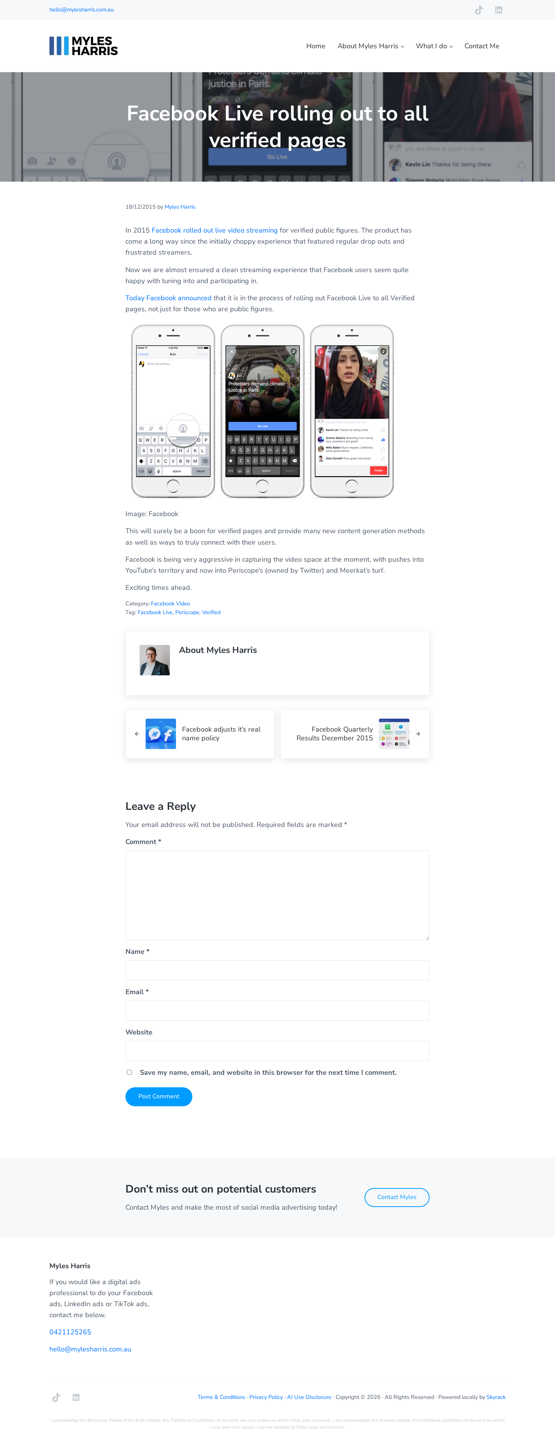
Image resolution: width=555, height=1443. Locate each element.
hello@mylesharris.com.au (81, 9)
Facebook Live (155, 612)
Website (138, 1032)
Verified (211, 612)
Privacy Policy (266, 1397)
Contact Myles (397, 1197)
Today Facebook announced (168, 298)
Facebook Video (170, 603)
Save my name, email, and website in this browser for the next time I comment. (268, 1072)
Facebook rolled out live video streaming (215, 230)
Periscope (187, 612)
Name (137, 951)
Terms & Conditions (221, 1397)
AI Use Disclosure (309, 1397)
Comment (143, 841)
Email (137, 991)
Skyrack (496, 1397)
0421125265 (70, 1332)
